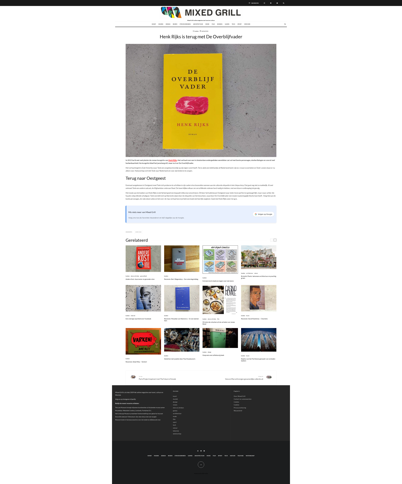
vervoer (247, 24)
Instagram (126, 399)
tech (233, 24)
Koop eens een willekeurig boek (213, 355)
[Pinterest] (271, 2)
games (227, 24)
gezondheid (143, 276)
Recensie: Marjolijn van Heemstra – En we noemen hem (181, 320)
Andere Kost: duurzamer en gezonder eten (140, 279)
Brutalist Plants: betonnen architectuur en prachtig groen (258, 277)
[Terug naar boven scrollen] (201, 464)
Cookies (236, 405)
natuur (256, 273)
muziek (160, 24)
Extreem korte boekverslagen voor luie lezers (218, 281)
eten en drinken (185, 24)
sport (240, 24)
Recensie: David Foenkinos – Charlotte (254, 319)
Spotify (133, 399)
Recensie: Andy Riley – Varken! (136, 362)
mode (207, 24)
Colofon (236, 402)
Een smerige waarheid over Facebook (138, 319)
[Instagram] (264, 2)
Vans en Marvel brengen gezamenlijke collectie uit (244, 378)
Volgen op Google (265, 214)
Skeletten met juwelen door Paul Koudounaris (179, 359)
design (168, 24)
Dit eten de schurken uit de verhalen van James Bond (219, 323)
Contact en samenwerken (242, 399)
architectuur (198, 24)
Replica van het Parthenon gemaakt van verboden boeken (258, 360)
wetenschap (177, 434)
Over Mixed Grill (239, 396)
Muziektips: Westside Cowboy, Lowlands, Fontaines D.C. (133, 410)
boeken (219, 24)
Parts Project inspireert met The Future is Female (157, 378)
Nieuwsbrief (238, 411)
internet (133, 315)
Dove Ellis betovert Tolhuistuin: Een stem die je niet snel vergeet (135, 417)
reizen (175, 24)
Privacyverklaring (240, 408)
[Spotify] (277, 2)
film (213, 24)
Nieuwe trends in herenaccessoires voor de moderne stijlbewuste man (137, 420)
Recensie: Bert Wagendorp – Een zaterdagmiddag (181, 279)
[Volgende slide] (275, 240)
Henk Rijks (172, 160)
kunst (154, 24)
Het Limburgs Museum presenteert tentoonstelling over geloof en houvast (139, 413)
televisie (176, 431)
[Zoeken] (283, 2)
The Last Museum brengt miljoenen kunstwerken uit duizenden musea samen (140, 407)
